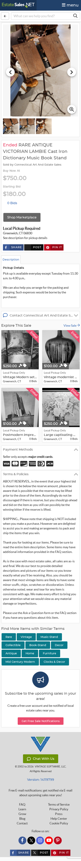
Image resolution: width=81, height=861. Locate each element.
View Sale (70, 325)
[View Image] (11, 126)
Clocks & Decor (54, 662)
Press (59, 814)
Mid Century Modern (20, 662)
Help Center (59, 818)
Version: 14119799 (40, 780)
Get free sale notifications (41, 721)
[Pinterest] (58, 840)
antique (11, 653)
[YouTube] (49, 840)
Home (30, 653)
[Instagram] (40, 840)
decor (59, 645)
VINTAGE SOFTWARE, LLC (50, 766)
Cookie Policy (59, 823)
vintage (26, 637)
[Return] (5, 16)
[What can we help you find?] (75, 16)
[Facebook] (22, 840)
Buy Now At (11, 170)
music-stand (49, 637)
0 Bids (12, 203)
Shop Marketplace (22, 217)
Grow (22, 814)
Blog (22, 818)
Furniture (49, 653)
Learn (22, 809)
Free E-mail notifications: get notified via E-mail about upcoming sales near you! (40, 793)
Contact (22, 823)
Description (11, 259)
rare (9, 637)
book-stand (37, 645)
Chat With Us (43, 759)
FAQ (22, 804)
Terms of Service (59, 804)
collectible (13, 645)
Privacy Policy (58, 809)
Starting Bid (12, 186)
